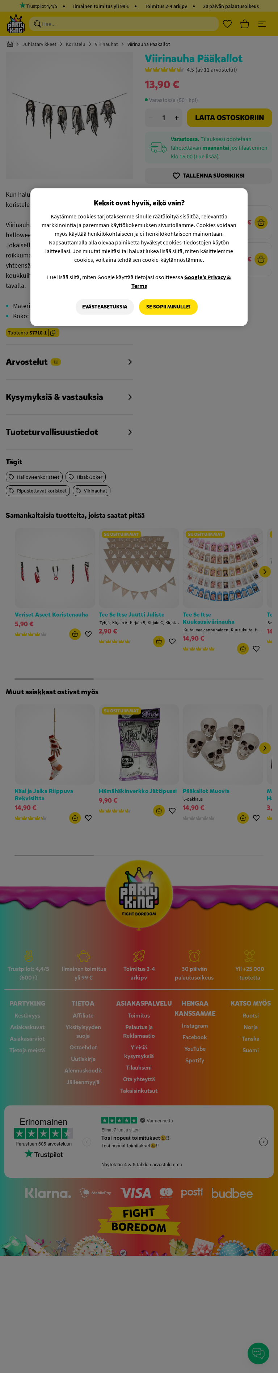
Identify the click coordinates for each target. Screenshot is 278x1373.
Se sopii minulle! (168, 306)
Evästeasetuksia (104, 306)
